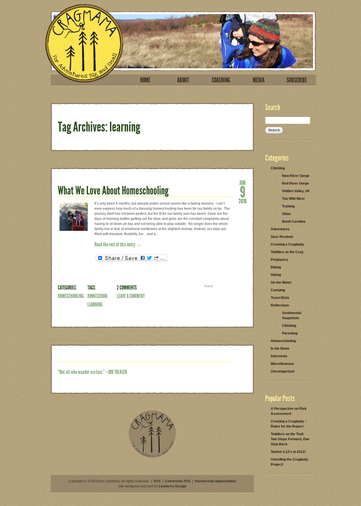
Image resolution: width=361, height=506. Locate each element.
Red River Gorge (295, 183)
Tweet (208, 286)
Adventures (280, 229)
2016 (242, 200)
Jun (242, 182)
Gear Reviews (282, 237)
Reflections (280, 305)
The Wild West (293, 199)
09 (242, 191)
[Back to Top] (152, 457)
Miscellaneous (282, 364)
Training (288, 206)
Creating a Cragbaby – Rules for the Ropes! (289, 423)
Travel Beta (280, 298)
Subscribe (297, 80)
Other (286, 214)
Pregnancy (279, 260)
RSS (157, 481)
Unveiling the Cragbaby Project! (289, 461)
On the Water (281, 282)
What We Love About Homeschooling (113, 190)
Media (259, 80)
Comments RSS (178, 481)
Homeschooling (71, 296)
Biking (276, 267)
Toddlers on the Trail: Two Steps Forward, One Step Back (290, 439)
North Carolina (293, 222)
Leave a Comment (131, 296)
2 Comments (127, 287)
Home (145, 80)
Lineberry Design (172, 486)
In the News (280, 349)
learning (94, 304)
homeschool (97, 296)
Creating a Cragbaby (287, 244)
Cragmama (84, 43)
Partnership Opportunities (215, 481)
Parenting (290, 333)
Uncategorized (282, 371)
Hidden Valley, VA (296, 191)
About (183, 80)
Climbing (278, 168)
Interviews (279, 356)
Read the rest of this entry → (118, 244)
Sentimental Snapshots (291, 315)
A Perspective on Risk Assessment (289, 411)
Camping (278, 290)
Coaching (221, 80)
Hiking (276, 275)
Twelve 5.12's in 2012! (288, 452)
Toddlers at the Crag (287, 252)
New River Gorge (295, 176)
